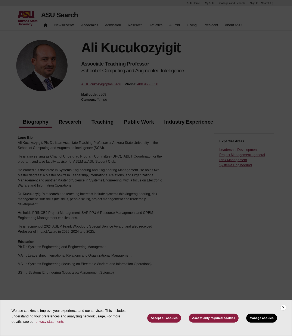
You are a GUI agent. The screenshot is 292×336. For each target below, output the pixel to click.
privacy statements (49, 321)
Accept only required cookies (213, 318)
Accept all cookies (164, 318)
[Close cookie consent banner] (283, 308)
